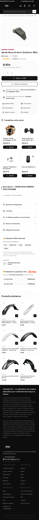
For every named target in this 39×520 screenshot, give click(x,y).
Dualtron (23, 468)
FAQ (22, 497)
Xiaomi (23, 484)
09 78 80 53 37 (25, 503)
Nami (22, 477)
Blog (4, 491)
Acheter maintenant (21, 84)
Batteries (5, 480)
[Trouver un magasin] (25, 6)
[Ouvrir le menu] (34, 6)
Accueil (5, 15)
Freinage (5, 477)
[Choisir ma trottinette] (20, 6)
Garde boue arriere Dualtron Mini (16, 15)
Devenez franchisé (8, 497)
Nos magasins (7, 494)
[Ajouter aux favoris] (4, 303)
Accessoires (6, 484)
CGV (4, 500)
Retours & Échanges (27, 494)
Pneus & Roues (7, 471)
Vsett (22, 474)
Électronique (6, 474)
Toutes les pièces (8, 468)
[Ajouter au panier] (16, 315)
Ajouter (11, 147)
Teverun (23, 480)
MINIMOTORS (30, 15)
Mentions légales (8, 503)
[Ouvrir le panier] (29, 6)
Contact (23, 500)
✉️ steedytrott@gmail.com (11, 459)
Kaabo (22, 471)
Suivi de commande (26, 491)
